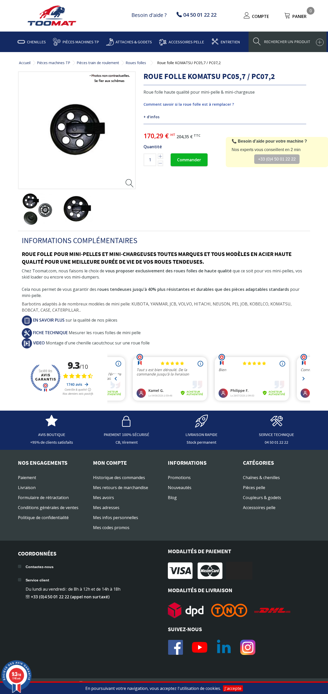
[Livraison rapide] (201, 425)
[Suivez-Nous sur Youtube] (199, 647)
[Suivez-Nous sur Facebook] (175, 647)
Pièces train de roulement (98, 62)
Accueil (24, 62)
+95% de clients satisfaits (51, 442)
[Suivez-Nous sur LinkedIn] (223, 647)
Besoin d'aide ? (149, 15)
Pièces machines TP (81, 41)
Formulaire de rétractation (43, 497)
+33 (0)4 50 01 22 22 (277, 159)
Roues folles (136, 62)
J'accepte (232, 688)
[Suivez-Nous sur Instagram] (247, 647)
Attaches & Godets (134, 41)
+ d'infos (151, 116)
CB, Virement (127, 442)
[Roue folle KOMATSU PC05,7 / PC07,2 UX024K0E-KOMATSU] (36, 209)
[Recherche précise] (320, 42)
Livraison (27, 487)
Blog (172, 497)
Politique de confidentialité (43, 517)
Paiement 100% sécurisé (126, 434)
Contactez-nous (40, 567)
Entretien (230, 41)
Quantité (153, 147)
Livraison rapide (201, 434)
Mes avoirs (103, 497)
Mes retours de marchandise (120, 487)
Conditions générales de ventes (48, 507)
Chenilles (36, 41)
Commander (189, 160)
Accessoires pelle (186, 41)
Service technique (276, 434)
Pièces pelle (254, 487)
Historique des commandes (119, 477)
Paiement (27, 477)
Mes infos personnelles (115, 517)
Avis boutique (51, 434)
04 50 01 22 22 (276, 442)
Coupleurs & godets (262, 497)
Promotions (179, 477)
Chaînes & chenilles (261, 477)
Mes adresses (106, 507)
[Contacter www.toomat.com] (276, 425)
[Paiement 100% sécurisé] (126, 425)
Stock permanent (201, 442)
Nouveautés (179, 487)
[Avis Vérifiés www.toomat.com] (51, 425)
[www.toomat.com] (52, 16)
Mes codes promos (111, 527)
